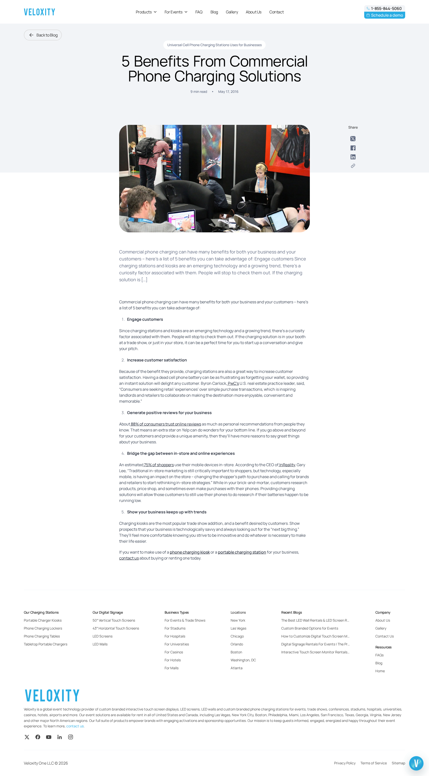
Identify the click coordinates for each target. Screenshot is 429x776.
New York (238, 620)
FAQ (199, 12)
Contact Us (384, 636)
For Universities (177, 644)
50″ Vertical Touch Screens (114, 620)
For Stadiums (175, 628)
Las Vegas (238, 628)
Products (144, 12)
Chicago (237, 636)
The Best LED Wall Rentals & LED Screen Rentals (315, 620)
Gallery (232, 12)
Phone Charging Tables (42, 636)
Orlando (237, 644)
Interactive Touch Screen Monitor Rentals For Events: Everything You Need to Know (315, 652)
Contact (276, 12)
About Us (253, 12)
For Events (173, 12)
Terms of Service (373, 763)
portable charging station (242, 552)
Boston (236, 652)
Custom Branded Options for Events (309, 628)
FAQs (379, 655)
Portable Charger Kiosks (43, 620)
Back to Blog (46, 35)
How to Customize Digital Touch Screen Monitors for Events (315, 636)
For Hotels (173, 660)
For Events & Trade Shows (185, 620)
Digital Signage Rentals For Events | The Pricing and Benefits (315, 644)
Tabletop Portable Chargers (45, 644)
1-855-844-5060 (386, 8)
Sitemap (398, 763)
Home (380, 671)
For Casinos (174, 652)
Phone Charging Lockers (43, 628)
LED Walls (100, 644)
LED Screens (102, 636)
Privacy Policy (345, 763)
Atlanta (237, 668)
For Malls (172, 668)
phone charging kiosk (190, 552)
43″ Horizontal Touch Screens (116, 628)
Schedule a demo (387, 15)
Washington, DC (243, 660)
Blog (214, 12)
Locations (238, 612)
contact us (75, 726)
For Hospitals (175, 636)
